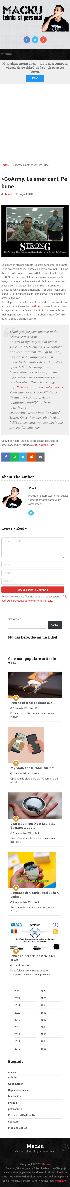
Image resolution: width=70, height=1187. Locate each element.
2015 (43, 1027)
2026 (17, 991)
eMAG (35, 78)
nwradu (12, 1102)
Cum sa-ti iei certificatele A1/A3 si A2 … (33, 958)
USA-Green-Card (44, 445)
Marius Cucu (15, 1096)
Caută (54, 624)
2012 (17, 1041)
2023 (43, 998)
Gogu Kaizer (15, 1083)
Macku (35, 1146)
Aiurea (12, 1072)
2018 (17, 1019)
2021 (43, 1005)
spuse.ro (13, 1121)
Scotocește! (15, 619)
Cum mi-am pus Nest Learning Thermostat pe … (32, 825)
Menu (8, 54)
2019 (43, 1012)
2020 (17, 1012)
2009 (43, 1048)
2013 (43, 1034)
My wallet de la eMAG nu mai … (33, 768)
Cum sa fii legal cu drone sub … (32, 703)
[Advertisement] (35, 126)
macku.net (61, 1180)
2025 (43, 991)
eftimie (12, 1077)
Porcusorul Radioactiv (21, 1115)
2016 (17, 1027)
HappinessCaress (18, 1090)
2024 (17, 998)
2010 (17, 1048)
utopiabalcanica (17, 1127)
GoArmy (39, 306)
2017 (43, 1019)
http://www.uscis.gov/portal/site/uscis (37, 387)
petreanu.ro (15, 1109)
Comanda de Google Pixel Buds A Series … (34, 895)
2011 (43, 1041)
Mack (8, 194)
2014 (17, 1034)
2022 (17, 1005)
